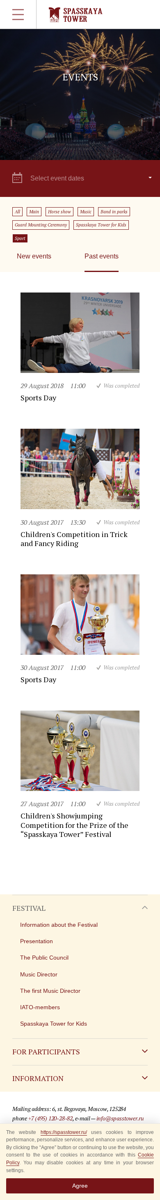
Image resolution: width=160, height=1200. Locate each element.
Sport (20, 238)
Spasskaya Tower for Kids (101, 225)
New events (34, 256)
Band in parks (114, 212)
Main (34, 212)
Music (85, 212)
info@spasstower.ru (120, 1118)
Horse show (59, 212)
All (17, 212)
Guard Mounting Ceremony (41, 225)
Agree (80, 1185)
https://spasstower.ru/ (64, 1132)
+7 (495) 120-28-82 (50, 1118)
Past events (102, 256)
